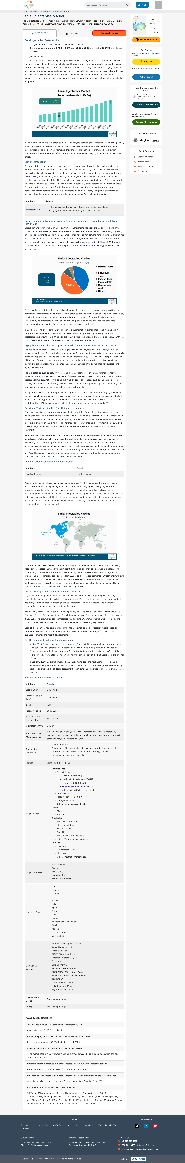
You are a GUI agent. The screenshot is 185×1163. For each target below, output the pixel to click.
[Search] (127, 4)
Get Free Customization (146, 104)
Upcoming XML (110, 1125)
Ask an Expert (146, 77)
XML (100, 1125)
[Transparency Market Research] (29, 4)
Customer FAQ (42, 1125)
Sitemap (26, 1128)
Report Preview (41, 33)
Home (25, 11)
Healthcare (33, 11)
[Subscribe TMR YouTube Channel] (155, 1125)
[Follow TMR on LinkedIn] (146, 1125)
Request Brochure (109, 33)
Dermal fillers (31, 176)
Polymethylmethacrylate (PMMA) (78, 786)
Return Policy (73, 1125)
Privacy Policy (88, 1125)
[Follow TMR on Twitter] (137, 1125)
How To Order (58, 1125)
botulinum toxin (93, 245)
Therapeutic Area (44, 11)
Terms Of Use (26, 1125)
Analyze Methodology (146, 122)
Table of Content (76, 33)
